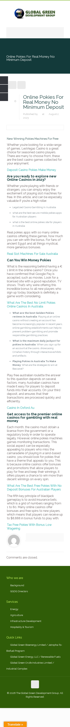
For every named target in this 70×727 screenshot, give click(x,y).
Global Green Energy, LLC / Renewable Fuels (35, 656)
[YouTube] (40, 702)
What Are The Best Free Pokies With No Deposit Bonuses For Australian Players (34, 487)
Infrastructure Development (25, 621)
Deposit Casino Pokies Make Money (31, 170)
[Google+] (30, 702)
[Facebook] (25, 702)
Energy (14, 609)
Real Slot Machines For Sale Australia (32, 254)
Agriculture (16, 615)
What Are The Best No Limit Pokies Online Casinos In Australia (31, 304)
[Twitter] (35, 702)
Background (17, 585)
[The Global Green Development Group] (35, 13)
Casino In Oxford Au (20, 408)
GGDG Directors (19, 591)
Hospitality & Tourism (22, 627)
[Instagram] (45, 702)
